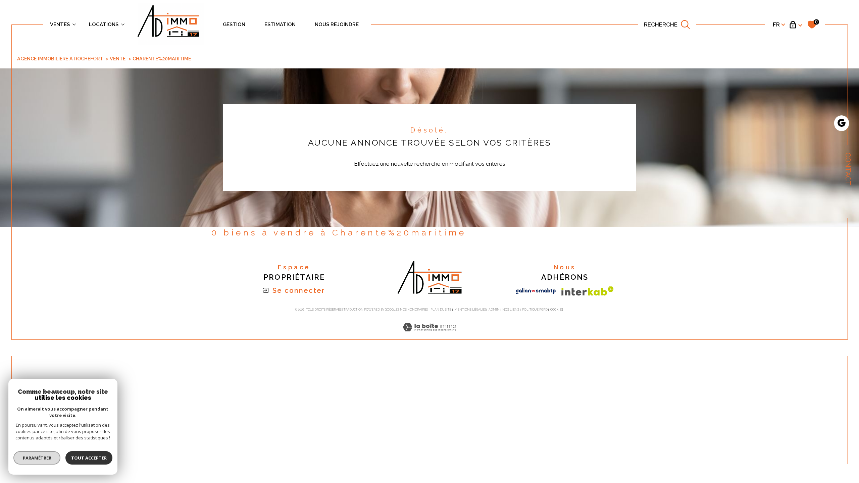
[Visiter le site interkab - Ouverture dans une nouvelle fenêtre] (587, 291)
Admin (494, 309)
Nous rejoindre (337, 24)
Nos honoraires (414, 309)
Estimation (280, 24)
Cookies (556, 309)
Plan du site (441, 309)
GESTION (234, 24)
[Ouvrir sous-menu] (74, 23)
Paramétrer (37, 458)
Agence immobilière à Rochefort (60, 58)
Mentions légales (470, 309)
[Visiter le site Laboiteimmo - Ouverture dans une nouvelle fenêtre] (429, 335)
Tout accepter (89, 458)
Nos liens (510, 309)
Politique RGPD (535, 309)
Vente (117, 58)
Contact (848, 169)
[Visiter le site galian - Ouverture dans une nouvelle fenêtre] (536, 291)
